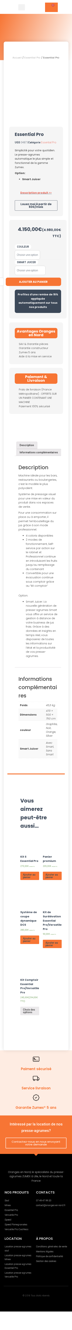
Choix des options (29, 1011)
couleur (23, 246)
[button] (21, 7)
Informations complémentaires (39, 452)
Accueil (17, 57)
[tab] (26, 445)
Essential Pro (32, 57)
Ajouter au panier (29, 876)
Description (27, 445)
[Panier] (51, 7)
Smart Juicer (26, 262)
